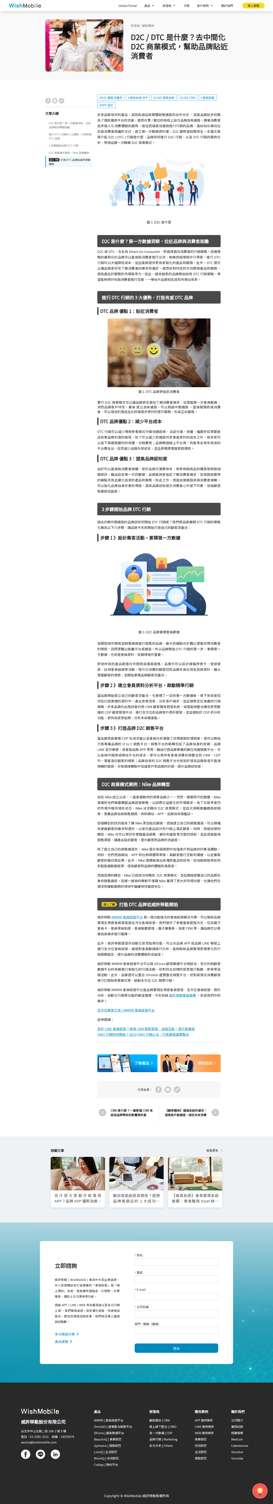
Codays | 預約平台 (106, 1464)
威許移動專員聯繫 (182, 995)
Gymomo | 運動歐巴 (107, 1445)
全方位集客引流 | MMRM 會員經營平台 (126, 1010)
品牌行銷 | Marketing (163, 1439)
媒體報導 (237, 1433)
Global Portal (127, 5)
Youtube (237, 1458)
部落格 (135, 25)
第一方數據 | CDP (160, 1433)
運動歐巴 (201, 1458)
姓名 (139, 1255)
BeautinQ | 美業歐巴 (107, 1439)
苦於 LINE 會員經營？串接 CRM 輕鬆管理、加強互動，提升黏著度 (146, 1028)
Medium (237, 1439)
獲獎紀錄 (237, 1426)
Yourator (237, 1452)
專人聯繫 (253, 5)
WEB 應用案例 (204, 1433)
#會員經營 (207, 97)
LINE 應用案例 (204, 1426)
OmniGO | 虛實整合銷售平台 (113, 1426)
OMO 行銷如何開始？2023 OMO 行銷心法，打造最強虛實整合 (143, 1034)
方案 (187, 5)
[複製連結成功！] (61, 101)
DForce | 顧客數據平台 (109, 1433)
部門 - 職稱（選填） (148, 1324)
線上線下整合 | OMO (162, 1426)
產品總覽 (61, 1341)
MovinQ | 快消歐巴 (106, 1458)
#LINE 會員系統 (163, 97)
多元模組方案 (65, 1334)
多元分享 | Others (161, 1445)
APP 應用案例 (204, 1420)
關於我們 (227, 5)
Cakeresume (239, 1445)
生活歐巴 (201, 1452)
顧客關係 (148, 25)
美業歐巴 (201, 1439)
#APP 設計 (106, 105)
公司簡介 (237, 1420)
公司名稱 (142, 1307)
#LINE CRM (187, 97)
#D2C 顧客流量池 (110, 97)
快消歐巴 (201, 1445)
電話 (139, 1272)
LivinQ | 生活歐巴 (105, 1452)
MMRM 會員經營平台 (127, 917)
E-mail (140, 1289)
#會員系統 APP (138, 97)
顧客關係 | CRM (159, 1420)
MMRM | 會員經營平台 (108, 1420)
